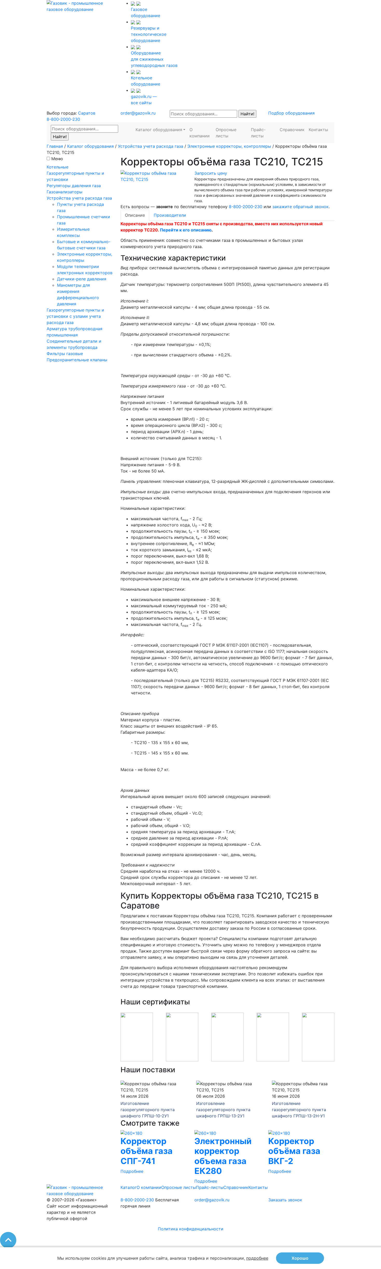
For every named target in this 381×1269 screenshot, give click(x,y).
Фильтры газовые (65, 353)
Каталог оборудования (159, 129)
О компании (199, 132)
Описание (135, 215)
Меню (57, 158)
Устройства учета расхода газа (150, 146)
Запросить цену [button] (210, 173)
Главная (55, 146)
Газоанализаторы (64, 191)
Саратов (86, 113)
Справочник (292, 129)
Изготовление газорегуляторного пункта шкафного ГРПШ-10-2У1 (148, 1109)
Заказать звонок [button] (285, 1199)
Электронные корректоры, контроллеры (229, 146)
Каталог (129, 1187)
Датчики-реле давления (81, 278)
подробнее (257, 1258)
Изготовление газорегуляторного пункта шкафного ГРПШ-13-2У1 (223, 1109)
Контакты (318, 129)
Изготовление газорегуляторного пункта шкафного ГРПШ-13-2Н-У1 (299, 1109)
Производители (170, 215)
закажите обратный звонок (300, 206)
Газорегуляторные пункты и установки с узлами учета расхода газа (75, 316)
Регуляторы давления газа (74, 185)
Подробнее (132, 1171)
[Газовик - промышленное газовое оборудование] (80, 5)
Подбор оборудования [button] (291, 113)
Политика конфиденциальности (190, 1228)
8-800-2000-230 (63, 119)
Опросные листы (226, 132)
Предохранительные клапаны (77, 359)
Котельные (57, 167)
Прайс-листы (258, 132)
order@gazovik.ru (138, 113)
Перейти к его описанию (185, 229)
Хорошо (300, 1258)
